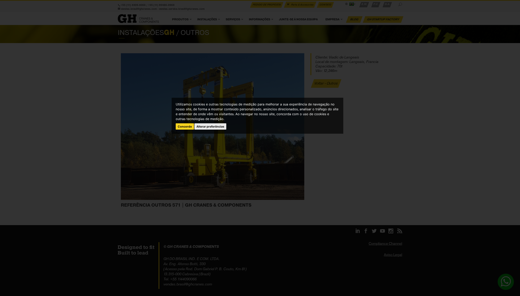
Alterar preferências (210, 126)
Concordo (185, 126)
